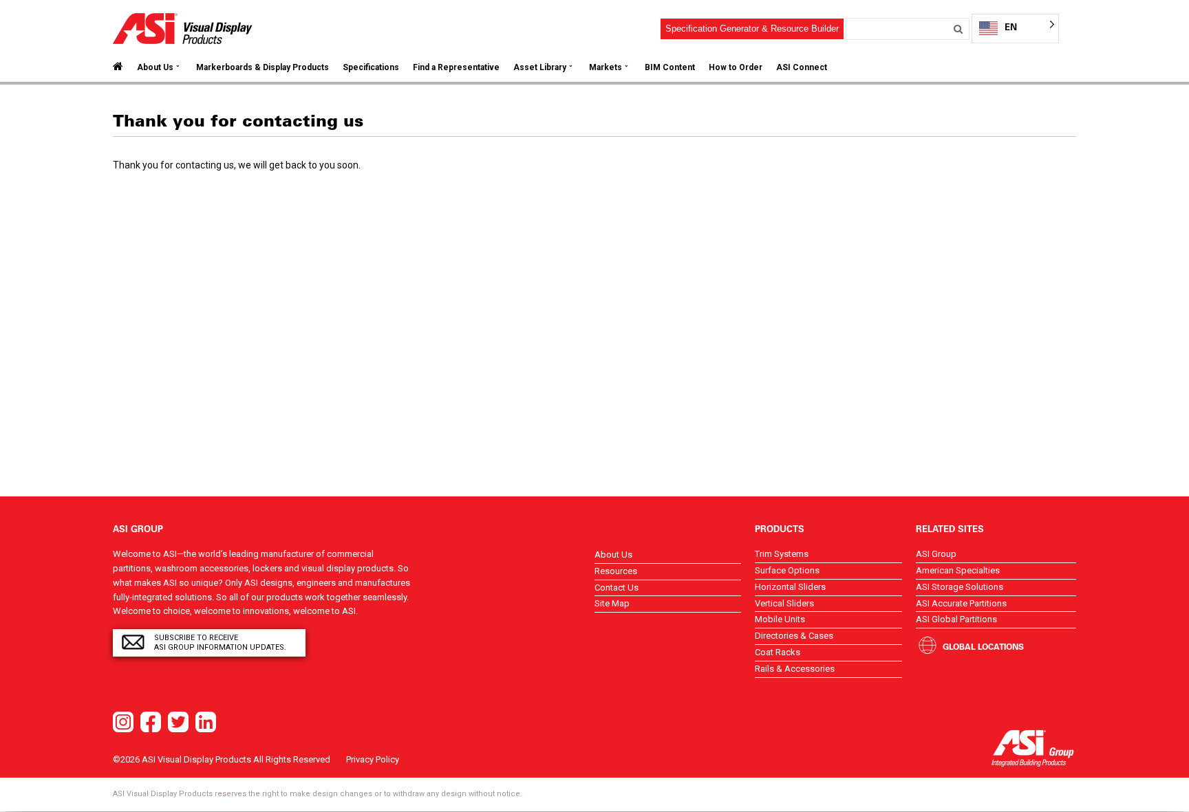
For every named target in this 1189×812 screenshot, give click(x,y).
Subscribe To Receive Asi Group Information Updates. (220, 642)
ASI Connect (801, 67)
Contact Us (616, 587)
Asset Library (539, 67)
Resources (615, 571)
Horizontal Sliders (790, 587)
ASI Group (936, 554)
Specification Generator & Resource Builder (752, 28)
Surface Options (787, 570)
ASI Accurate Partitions (961, 603)
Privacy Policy (372, 759)
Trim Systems (781, 554)
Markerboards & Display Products (262, 67)
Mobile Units (780, 619)
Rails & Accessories (795, 668)
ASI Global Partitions (956, 619)
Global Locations (983, 646)
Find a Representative (456, 67)
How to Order (735, 67)
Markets (605, 67)
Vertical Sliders (784, 603)
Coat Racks (777, 652)
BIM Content (670, 67)
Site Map (612, 603)
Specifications (371, 67)
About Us (155, 67)
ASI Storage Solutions (959, 587)
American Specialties (958, 570)
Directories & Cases (794, 635)
